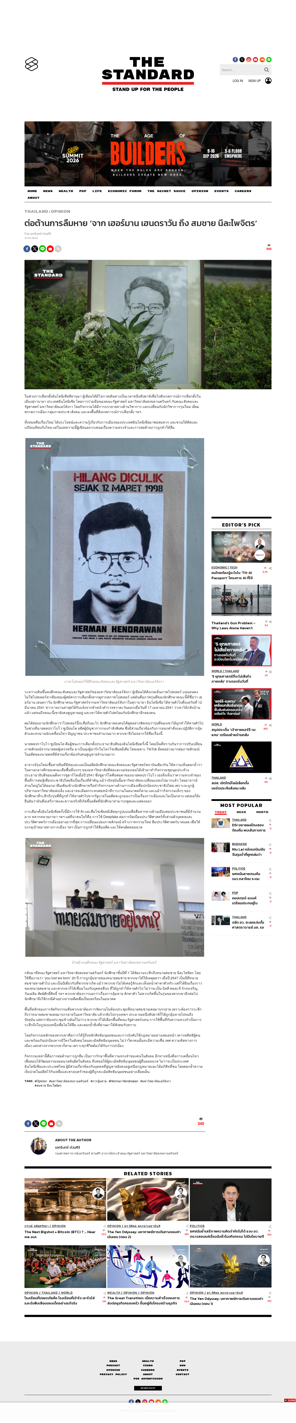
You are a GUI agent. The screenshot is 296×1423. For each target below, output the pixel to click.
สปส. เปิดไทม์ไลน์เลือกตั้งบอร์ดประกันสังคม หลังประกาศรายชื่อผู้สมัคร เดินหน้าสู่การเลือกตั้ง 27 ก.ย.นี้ (231, 785)
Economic (219, 567)
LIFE (97, 191)
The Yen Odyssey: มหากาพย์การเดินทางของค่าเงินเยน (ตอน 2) (144, 1234)
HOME (32, 191)
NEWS (48, 191)
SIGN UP (254, 80)
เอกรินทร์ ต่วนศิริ (40, 233)
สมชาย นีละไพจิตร (49, 1085)
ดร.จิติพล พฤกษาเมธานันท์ (142, 1226)
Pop (182, 1361)
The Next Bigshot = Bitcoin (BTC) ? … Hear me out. (60, 1234)
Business (239, 844)
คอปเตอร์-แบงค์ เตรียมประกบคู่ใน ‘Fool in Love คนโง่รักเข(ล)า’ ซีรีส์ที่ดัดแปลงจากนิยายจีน (249, 900)
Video (148, 1365)
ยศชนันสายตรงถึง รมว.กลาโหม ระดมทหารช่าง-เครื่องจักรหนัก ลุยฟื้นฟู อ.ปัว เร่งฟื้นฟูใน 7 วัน (248, 876)
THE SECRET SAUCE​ (166, 191)
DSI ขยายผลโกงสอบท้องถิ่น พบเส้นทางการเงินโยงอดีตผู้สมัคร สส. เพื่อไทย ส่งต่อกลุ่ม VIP (249, 827)
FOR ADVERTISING (148, 1378)
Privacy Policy (113, 1374)
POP (82, 191)
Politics (238, 868)
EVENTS (221, 191)
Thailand (36, 211)
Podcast (113, 1365)
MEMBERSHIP (148, 1388)
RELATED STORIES (148, 1173)
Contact (182, 1374)
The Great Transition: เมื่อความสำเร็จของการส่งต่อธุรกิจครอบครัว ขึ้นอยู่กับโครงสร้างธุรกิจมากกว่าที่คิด (143, 1300)
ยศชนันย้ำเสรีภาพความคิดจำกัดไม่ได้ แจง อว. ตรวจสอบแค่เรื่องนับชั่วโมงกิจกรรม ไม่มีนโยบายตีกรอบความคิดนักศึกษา (227, 1234)
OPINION (200, 191)
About (148, 1374)
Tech (233, 567)
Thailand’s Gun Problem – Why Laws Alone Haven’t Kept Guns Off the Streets (233, 625)
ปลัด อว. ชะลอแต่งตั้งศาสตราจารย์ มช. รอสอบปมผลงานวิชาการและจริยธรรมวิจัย (248, 924)
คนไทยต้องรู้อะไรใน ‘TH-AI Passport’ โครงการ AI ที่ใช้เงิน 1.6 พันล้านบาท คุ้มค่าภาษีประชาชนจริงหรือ (233, 575)
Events (183, 1370)
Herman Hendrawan (124, 1081)
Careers (148, 1370)
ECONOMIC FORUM (124, 191)
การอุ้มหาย (99, 1081)
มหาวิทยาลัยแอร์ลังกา (156, 1081)
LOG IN (238, 80)
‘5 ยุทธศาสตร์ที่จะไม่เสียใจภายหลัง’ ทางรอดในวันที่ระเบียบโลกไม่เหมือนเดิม (231, 679)
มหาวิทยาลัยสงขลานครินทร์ (69, 1081)
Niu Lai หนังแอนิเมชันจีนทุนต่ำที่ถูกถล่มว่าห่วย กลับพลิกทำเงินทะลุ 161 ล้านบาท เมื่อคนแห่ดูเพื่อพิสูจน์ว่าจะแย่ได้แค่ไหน (248, 852)
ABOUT (33, 197)
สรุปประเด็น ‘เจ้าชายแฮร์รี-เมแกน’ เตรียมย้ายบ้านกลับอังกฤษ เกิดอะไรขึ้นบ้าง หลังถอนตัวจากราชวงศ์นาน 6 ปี (233, 732)
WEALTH (66, 191)
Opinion (60, 211)
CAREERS (243, 191)
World (216, 671)
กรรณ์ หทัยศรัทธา (36, 1226)
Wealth (113, 1292)
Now (182, 1365)
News (113, 1361)
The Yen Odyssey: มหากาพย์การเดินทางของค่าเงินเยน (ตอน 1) (226, 1301)
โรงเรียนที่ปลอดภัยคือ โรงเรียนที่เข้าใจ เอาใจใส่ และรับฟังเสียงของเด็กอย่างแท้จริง (59, 1300)
